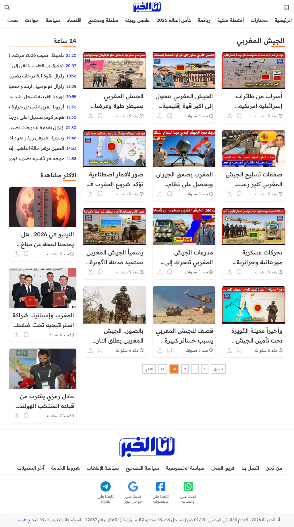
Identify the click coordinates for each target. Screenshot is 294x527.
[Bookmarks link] (287, 7)
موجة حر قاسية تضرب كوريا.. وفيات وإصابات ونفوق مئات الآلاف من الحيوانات (37, 158)
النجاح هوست (26, 519)
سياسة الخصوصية (185, 468)
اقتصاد (74, 20)
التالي (149, 369)
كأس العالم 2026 (173, 20)
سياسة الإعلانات (103, 468)
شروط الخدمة (65, 468)
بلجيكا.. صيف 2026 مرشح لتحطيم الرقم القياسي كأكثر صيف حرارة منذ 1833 (36, 55)
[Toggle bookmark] (239, 115)
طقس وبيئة (137, 20)
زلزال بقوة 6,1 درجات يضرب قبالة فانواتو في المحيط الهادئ (36, 76)
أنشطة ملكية (230, 20)
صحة (12, 20)
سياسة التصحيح (142, 468)
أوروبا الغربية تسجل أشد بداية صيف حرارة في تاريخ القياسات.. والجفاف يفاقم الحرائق (36, 96)
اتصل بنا (250, 468)
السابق (218, 369)
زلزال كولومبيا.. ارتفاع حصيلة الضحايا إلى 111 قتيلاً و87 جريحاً (36, 86)
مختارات (259, 20)
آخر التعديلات (30, 468)
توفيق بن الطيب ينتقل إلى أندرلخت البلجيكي (36, 65)
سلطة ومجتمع (103, 20)
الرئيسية (283, 20)
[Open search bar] (7, 7)
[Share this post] (229, 115)
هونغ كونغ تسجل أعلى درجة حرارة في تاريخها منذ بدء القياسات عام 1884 (36, 117)
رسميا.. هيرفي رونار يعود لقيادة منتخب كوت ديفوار (36, 138)
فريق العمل (223, 468)
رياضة (204, 20)
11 (162, 369)
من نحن (274, 468)
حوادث (32, 20)
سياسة (53, 20)
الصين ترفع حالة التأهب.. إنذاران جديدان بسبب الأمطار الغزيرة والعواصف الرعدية (36, 148)
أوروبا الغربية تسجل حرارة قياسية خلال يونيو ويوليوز (36, 107)
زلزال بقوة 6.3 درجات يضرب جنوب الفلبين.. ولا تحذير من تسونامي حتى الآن (36, 127)
